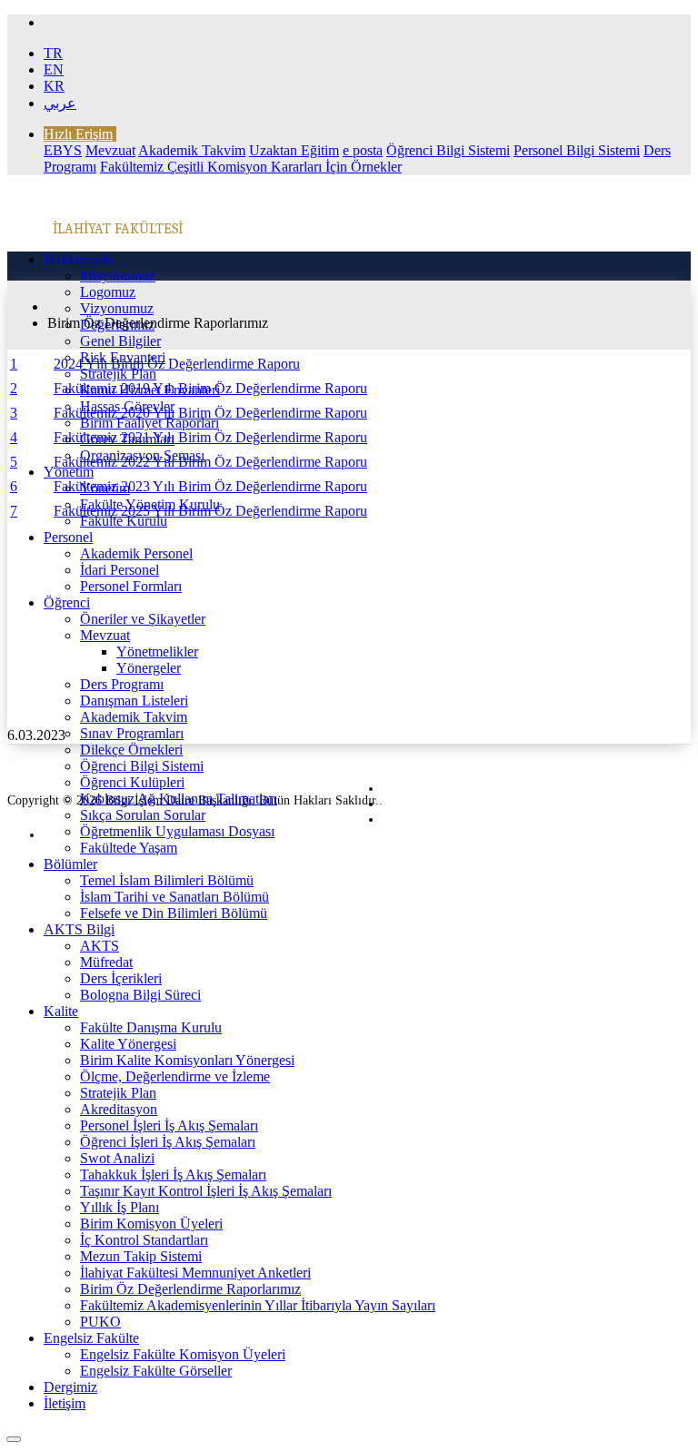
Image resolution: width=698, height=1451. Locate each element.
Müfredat (106, 962)
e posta (363, 150)
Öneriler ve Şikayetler (142, 619)
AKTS (99, 945)
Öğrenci (67, 602)
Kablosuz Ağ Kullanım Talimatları (178, 798)
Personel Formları (131, 586)
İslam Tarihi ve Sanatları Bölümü (174, 896)
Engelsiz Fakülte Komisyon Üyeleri (182, 1354)
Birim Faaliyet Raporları (149, 422)
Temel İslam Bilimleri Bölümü (167, 880)
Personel (68, 537)
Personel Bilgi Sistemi (577, 150)
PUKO (100, 1321)
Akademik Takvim (191, 150)
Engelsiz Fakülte (91, 1338)
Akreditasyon (118, 1109)
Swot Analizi (117, 1158)
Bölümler (70, 864)
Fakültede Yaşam (128, 847)
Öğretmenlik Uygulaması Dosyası (177, 831)
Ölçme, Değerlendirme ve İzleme (175, 1076)
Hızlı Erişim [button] (78, 134)
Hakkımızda (79, 259)
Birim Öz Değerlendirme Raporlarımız (190, 1289)
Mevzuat (110, 150)
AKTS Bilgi (79, 929)
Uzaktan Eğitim (294, 150)
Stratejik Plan (118, 373)
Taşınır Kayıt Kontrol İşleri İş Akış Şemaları (206, 1191)
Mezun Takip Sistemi (141, 1256)
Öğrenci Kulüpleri (132, 782)
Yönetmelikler (157, 651)
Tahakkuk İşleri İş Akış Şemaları (173, 1174)
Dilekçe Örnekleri (131, 749)
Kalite (61, 1011)
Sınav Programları (132, 733)
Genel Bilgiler (120, 341)
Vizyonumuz (117, 308)
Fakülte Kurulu (123, 520)
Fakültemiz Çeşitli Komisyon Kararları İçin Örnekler (251, 166)
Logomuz (107, 292)
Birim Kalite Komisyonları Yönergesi (187, 1060)
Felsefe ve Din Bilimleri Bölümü (173, 913)
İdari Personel (119, 569)
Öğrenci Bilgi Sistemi (448, 150)
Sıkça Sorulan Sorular (142, 815)
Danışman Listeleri (134, 700)
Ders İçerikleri (121, 978)
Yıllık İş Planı (119, 1207)
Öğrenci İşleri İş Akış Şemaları (167, 1142)
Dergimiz (70, 1387)
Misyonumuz (117, 275)
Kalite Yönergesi (128, 1043)
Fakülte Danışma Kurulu (151, 1027)
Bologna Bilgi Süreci (140, 994)
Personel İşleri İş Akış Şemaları (169, 1125)
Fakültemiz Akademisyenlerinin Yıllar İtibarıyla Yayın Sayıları (257, 1305)
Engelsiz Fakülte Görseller (156, 1370)
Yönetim (69, 471)
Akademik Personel (136, 553)
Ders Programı (122, 684)
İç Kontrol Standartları (144, 1240)
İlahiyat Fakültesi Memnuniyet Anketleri (195, 1272)
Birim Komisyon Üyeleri (151, 1223)
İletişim (64, 1403)
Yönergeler (148, 668)
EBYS (63, 150)
